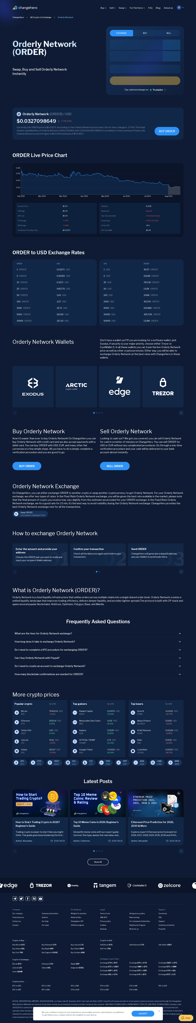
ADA (142, 761)
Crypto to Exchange (20, 960)
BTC (22, 761)
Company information (50, 914)
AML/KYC (103, 917)
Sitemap (103, 929)
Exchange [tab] (121, 33)
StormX (140, 711)
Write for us (134, 929)
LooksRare (142, 749)
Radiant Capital (86, 711)
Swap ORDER (26, 512)
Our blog (45, 921)
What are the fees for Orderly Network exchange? (43, 633)
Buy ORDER (27, 466)
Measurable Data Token (90, 721)
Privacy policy (105, 921)
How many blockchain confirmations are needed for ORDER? (49, 674)
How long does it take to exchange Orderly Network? (45, 641)
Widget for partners (78, 914)
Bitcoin (24, 711)
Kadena (82, 730)
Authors (45, 917)
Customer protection (166, 925)
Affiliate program (77, 925)
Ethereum (25, 721)
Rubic (139, 740)
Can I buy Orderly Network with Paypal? (37, 658)
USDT (56, 761)
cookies (52, 1012)
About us (168, 8)
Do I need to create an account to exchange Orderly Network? (50, 666)
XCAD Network (144, 730)
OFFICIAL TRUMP (87, 740)
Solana (24, 749)
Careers (15, 925)
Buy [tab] (145, 33)
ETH (39, 761)
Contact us (16, 921)
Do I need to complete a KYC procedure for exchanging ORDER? (51, 649)
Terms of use (105, 914)
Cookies (103, 925)
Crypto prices (18, 982)
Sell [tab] (168, 33)
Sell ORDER (115, 466)
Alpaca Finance (144, 721)
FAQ (150, 8)
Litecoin (24, 740)
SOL (74, 761)
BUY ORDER (167, 131)
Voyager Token (86, 749)
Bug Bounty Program (137, 925)
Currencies (163, 914)
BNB (177, 761)
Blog (158, 8)
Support (162, 921)
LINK (159, 761)
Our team (45, 925)
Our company (17, 914)
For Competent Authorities (139, 921)
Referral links (76, 917)
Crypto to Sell (106, 940)
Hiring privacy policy (137, 914)
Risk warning (134, 917)
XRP (125, 761)
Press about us (18, 917)
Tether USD (26, 730)
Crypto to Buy (18, 940)
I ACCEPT (143, 1013)
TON (108, 761)
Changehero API (77, 921)
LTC (91, 761)
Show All (98, 862)
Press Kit (162, 929)
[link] (65, 17)
